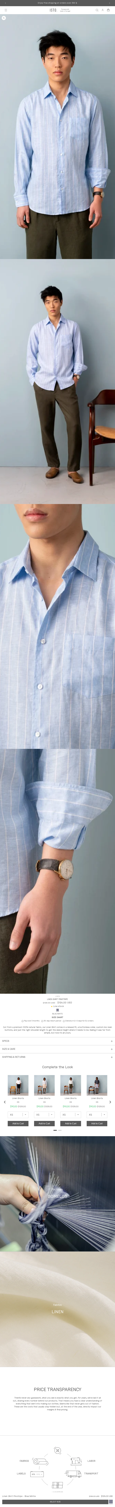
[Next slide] (110, 1102)
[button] (5, 10)
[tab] (55, 1130)
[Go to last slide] (5, 1102)
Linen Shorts (18, 1098)
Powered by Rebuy (57, 1134)
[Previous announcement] (5, 3)
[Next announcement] (109, 3)
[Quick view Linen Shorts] (18, 1085)
